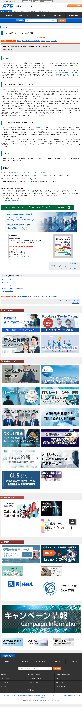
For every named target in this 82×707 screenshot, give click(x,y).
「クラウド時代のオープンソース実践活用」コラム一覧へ (63, 300)
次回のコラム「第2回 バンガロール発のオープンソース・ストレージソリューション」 (64, 266)
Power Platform (27, 41)
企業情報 (37, 1)
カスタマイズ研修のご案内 (63, 674)
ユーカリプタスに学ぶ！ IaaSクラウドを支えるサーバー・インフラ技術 (25, 173)
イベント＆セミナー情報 (35, 678)
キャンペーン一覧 (76, 634)
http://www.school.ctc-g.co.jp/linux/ (13, 200)
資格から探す (57, 661)
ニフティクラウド (74, 72)
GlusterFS (62, 99)
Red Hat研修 (7, 280)
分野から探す (8, 661)
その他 (24, 219)
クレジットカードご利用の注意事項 (64, 695)
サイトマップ (48, 1)
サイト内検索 (27, 1)
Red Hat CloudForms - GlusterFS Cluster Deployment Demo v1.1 (23, 179)
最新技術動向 (36, 41)
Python (19, 41)
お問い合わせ (47, 11)
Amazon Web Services (61, 72)
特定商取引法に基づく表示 (9, 695)
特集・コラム (59, 682)
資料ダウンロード (33, 690)
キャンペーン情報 (33, 682)
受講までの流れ (26, 11)
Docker (48, 41)
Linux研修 (6, 282)
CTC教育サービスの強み (35, 674)
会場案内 (17, 11)
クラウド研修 (7, 285)
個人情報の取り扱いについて (26, 695)
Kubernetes (54, 41)
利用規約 (38, 695)
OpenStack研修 (8, 291)
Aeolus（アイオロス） (39, 127)
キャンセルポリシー (47, 695)
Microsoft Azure (18, 214)
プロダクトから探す (41, 661)
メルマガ (58, 678)
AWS (8, 214)
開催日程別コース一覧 (62, 686)
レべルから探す (74, 661)
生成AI (43, 41)
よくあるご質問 (37, 11)
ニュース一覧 (32, 686)
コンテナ (9, 219)
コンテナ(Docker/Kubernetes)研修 (13, 288)
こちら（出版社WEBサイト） (23, 256)
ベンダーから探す (24, 661)
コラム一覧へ (75, 303)
